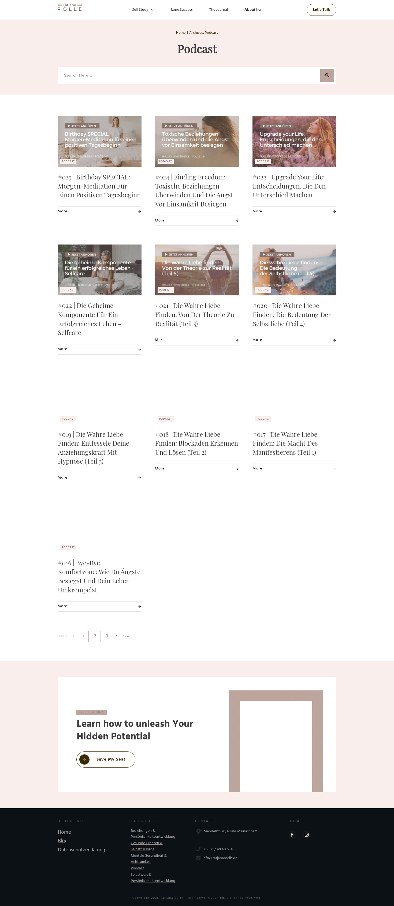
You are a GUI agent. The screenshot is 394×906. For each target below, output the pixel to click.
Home (64, 832)
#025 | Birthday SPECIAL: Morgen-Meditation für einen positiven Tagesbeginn (99, 185)
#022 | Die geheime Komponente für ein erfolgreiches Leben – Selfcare (90, 319)
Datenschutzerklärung (81, 850)
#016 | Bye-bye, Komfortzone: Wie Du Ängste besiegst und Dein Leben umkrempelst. (99, 576)
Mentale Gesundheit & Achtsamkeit (149, 859)
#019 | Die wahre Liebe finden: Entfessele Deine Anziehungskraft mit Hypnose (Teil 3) (93, 447)
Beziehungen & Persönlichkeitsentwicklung (153, 834)
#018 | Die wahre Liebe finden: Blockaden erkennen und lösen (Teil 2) (196, 443)
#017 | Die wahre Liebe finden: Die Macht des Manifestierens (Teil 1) (285, 443)
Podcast (137, 868)
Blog (63, 841)
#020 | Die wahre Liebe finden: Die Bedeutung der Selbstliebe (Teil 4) (292, 314)
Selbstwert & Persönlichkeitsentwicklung (153, 878)
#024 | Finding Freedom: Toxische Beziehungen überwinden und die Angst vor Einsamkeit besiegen (194, 190)
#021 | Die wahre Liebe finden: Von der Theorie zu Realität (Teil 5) (194, 314)
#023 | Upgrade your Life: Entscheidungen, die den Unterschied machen (289, 185)
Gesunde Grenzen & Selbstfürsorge (147, 846)
